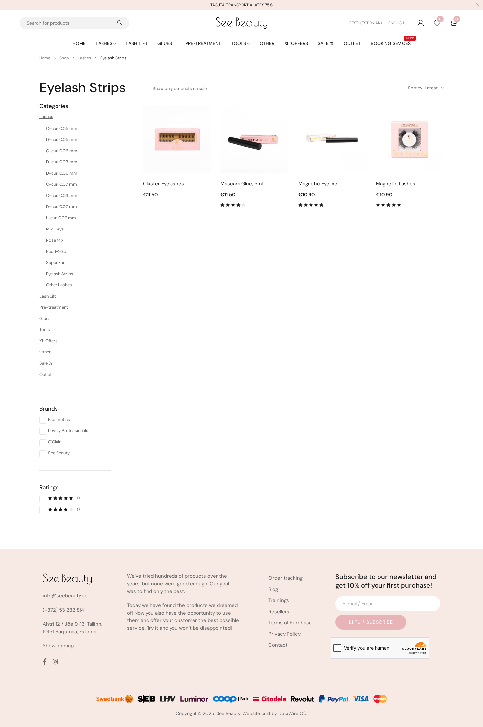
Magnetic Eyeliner (318, 184)
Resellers (278, 611)
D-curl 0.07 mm (61, 206)
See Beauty (59, 453)
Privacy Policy (284, 634)
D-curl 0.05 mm (61, 139)
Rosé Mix (54, 240)
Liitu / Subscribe (371, 622)
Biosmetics (59, 419)
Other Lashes (59, 285)
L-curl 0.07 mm (61, 218)
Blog (273, 589)
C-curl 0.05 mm (61, 128)
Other (45, 352)
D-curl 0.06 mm (61, 173)
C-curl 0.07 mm (61, 184)
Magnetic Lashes (395, 184)
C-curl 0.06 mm (61, 151)
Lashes (84, 58)
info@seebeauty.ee (65, 596)
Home (44, 58)
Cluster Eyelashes (163, 184)
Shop (64, 58)
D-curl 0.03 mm (61, 162)
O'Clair (54, 442)
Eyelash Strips (59, 274)
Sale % (45, 363)
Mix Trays (55, 229)
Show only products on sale (180, 88)
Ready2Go (56, 251)
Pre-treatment (53, 307)
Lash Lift (47, 296)
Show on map (58, 645)
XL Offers (48, 341)
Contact (278, 645)
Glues (45, 318)
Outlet (45, 374)
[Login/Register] (420, 23)
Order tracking (285, 578)
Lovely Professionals (68, 430)
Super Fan (55, 262)
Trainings (278, 600)
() (64, 498)
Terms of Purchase (290, 622)
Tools (44, 329)
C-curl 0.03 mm (61, 195)
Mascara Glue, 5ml (241, 184)
